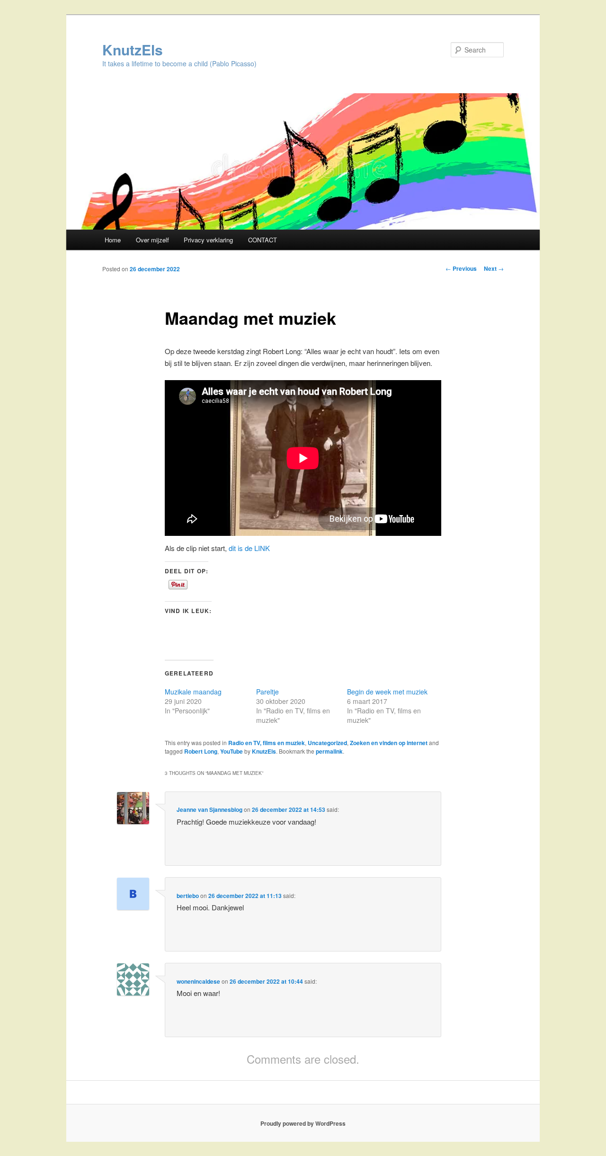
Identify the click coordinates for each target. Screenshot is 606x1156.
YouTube (231, 751)
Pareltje (267, 691)
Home (113, 239)
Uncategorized (327, 742)
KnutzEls (132, 49)
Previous (461, 268)
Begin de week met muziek (387, 691)
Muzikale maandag (193, 691)
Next (494, 268)
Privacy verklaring (208, 239)
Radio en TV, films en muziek (266, 742)
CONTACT (262, 239)
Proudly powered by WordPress (303, 1123)
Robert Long (200, 751)
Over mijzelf (152, 239)
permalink (329, 751)
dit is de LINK (249, 548)
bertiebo (188, 895)
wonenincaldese (198, 981)
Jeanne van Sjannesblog (209, 809)
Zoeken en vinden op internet (389, 742)
